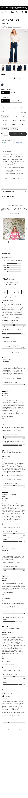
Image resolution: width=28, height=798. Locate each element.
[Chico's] (14, 12)
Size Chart (24, 112)
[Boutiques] (6, 12)
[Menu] (2, 12)
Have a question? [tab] (15, 247)
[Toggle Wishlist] (25, 31)
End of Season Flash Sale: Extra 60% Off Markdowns (14, 7)
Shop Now (12, 8)
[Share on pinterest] (13, 196)
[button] (26, 12)
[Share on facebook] (8, 196)
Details (9, 74)
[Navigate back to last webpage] (2, 16)
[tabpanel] (14, 491)
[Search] (22, 12)
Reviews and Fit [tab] (5, 247)
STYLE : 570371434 (7, 151)
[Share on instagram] (10, 196)
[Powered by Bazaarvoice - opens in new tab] (13, 242)
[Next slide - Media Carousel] (27, 229)
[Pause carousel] (27, 8)
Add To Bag (18, 133)
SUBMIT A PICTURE (14, 214)
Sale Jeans (6, 16)
